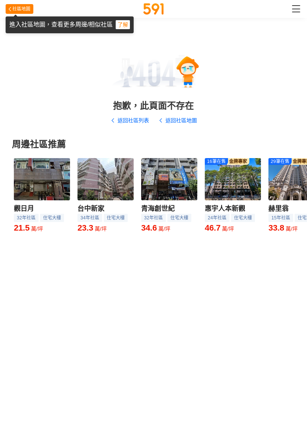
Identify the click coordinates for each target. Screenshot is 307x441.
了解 (123, 25)
